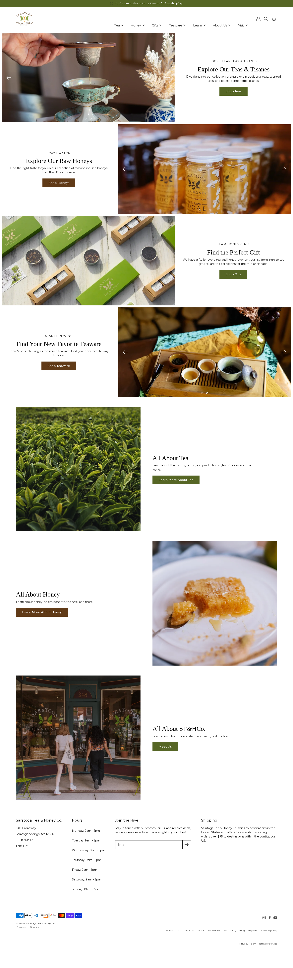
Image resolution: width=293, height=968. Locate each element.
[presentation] (88, 77)
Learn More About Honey (42, 612)
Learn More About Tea (176, 480)
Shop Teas (233, 91)
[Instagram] (264, 917)
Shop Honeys (59, 183)
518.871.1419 (24, 840)
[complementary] (146, 3)
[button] (266, 19)
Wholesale (214, 930)
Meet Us (165, 746)
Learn (197, 25)
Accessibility (229, 930)
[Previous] (9, 78)
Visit (241, 25)
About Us (220, 25)
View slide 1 (86, 119)
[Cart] (274, 19)
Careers (201, 930)
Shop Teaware (59, 366)
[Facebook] (269, 917)
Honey (136, 25)
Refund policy (269, 930)
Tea (117, 25)
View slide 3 (210, 210)
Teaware (175, 25)
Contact (169, 930)
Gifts (155, 25)
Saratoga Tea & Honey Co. (40, 923)
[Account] (258, 19)
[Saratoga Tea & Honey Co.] (24, 19)
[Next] (168, 78)
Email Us (22, 846)
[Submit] (186, 844)
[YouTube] (275, 917)
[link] (169, 930)
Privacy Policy (247, 943)
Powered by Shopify (27, 926)
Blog (242, 930)
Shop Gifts (233, 274)
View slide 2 (91, 119)
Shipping (253, 930)
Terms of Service (268, 943)
